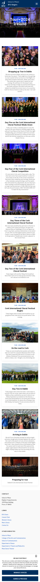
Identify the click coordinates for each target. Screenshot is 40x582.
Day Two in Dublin (20, 388)
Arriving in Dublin (20, 434)
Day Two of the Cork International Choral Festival (20, 269)
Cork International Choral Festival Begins (20, 309)
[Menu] (36, 3)
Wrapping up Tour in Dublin (20, 71)
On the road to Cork (20, 348)
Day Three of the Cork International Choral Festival (20, 221)
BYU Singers (12, 5)
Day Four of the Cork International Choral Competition (20, 170)
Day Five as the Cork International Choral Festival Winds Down (20, 123)
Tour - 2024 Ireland (20, 68)
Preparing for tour (20, 479)
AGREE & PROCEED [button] (20, 579)
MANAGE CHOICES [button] (20, 572)
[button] (36, 556)
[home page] (3, 4)
